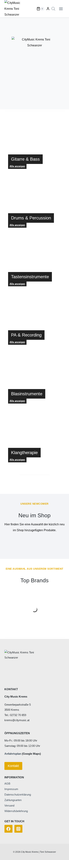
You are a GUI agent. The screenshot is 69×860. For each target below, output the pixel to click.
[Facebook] (8, 829)
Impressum (11, 789)
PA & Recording (26, 334)
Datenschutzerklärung (17, 794)
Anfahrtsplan (12, 753)
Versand (9, 805)
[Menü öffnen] (61, 8)
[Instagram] (18, 829)
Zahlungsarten (13, 800)
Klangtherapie (24, 452)
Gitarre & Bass (25, 159)
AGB (7, 783)
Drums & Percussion (31, 217)
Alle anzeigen (17, 225)
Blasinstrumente (26, 393)
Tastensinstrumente (30, 276)
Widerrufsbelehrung (16, 811)
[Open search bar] (53, 9)
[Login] (48, 8)
